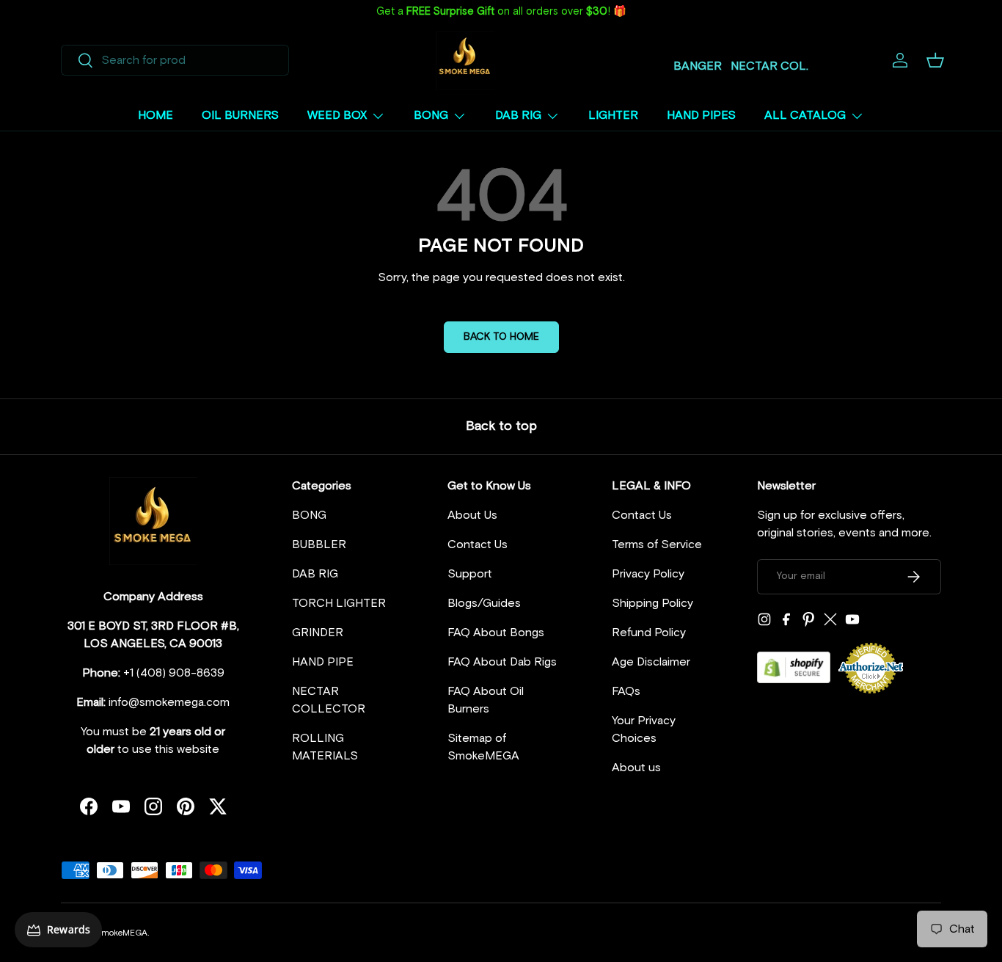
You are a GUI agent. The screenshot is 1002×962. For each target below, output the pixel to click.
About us (636, 767)
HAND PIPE (323, 662)
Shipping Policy (652, 603)
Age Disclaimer (651, 662)
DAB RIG (518, 115)
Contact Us (477, 544)
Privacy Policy (648, 574)
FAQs (626, 691)
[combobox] (175, 60)
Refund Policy (649, 632)
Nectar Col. (769, 66)
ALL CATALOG (805, 115)
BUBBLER (319, 544)
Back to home (501, 337)
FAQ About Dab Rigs (502, 662)
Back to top (501, 426)
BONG (431, 115)
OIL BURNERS (240, 115)
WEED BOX (337, 115)
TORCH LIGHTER (339, 603)
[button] (935, 60)
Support (469, 574)
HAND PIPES (701, 115)
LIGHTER (613, 115)
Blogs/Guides (484, 603)
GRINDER (317, 632)
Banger (697, 66)
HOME (155, 115)
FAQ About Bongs (495, 632)
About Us (472, 515)
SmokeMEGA (121, 933)
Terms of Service (657, 544)
